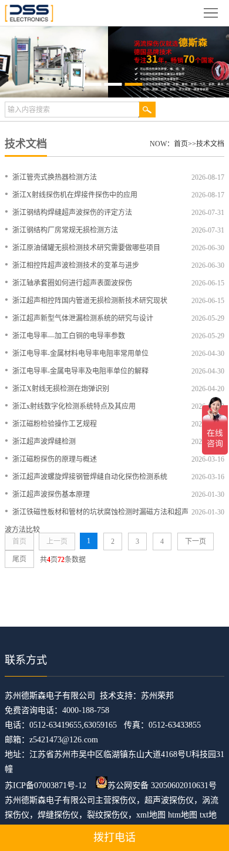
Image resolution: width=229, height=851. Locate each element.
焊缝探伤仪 (58, 814)
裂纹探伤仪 (107, 814)
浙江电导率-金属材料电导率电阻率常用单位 (80, 353)
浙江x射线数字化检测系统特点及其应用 (74, 406)
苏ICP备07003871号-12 (45, 785)
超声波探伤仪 (169, 800)
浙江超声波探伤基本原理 (51, 494)
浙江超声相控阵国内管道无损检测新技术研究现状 (89, 301)
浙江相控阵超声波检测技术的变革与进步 (75, 265)
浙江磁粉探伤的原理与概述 (54, 459)
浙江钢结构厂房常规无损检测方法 (65, 230)
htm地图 (182, 814)
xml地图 (151, 814)
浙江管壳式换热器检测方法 (54, 177)
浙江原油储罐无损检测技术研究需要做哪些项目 (86, 248)
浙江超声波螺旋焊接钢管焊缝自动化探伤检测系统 (89, 477)
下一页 (195, 541)
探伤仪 (124, 800)
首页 (181, 144)
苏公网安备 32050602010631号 (162, 785)
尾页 (19, 559)
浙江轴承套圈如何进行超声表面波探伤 (72, 283)
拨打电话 (114, 837)
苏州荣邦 (157, 695)
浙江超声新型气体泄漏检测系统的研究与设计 (82, 318)
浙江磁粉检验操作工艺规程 (54, 424)
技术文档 (210, 144)
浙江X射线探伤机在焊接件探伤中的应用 (74, 195)
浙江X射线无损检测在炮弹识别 (60, 389)
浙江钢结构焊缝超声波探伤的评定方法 (72, 212)
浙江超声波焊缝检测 (44, 442)
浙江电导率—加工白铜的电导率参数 (68, 336)
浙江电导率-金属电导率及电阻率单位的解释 (80, 371)
